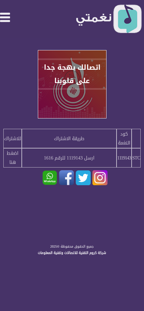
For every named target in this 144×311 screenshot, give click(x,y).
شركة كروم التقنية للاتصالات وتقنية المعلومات (72, 253)
